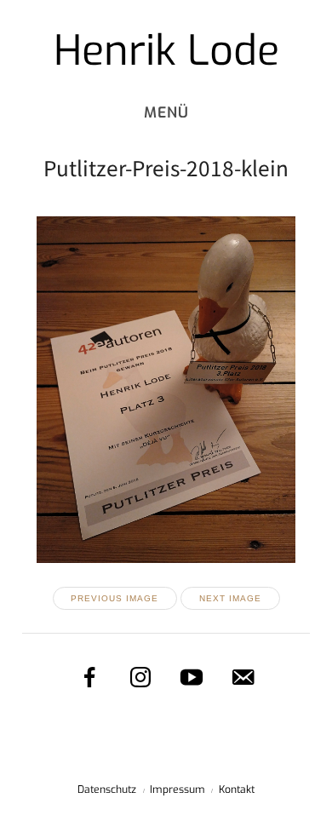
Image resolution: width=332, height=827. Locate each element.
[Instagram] (140, 677)
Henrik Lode (166, 50)
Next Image (230, 598)
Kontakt (237, 789)
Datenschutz (106, 789)
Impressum (177, 789)
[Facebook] (89, 677)
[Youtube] (191, 677)
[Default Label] (242, 677)
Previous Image (114, 598)
